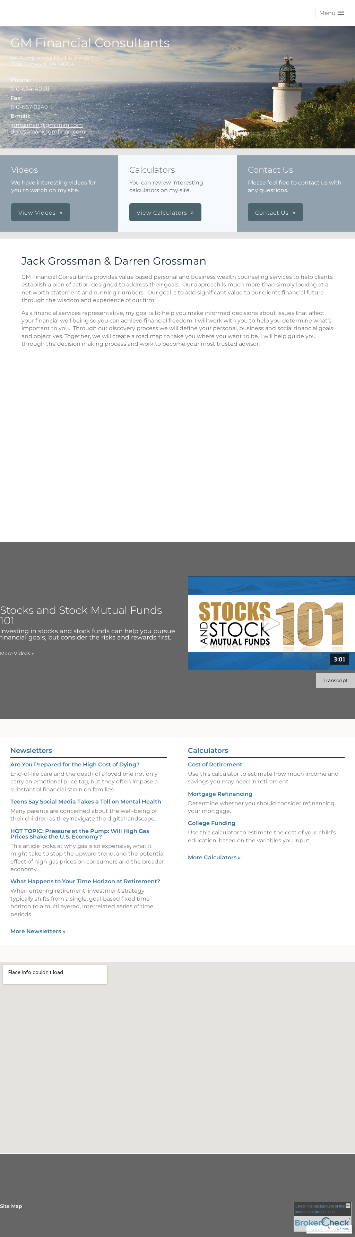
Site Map (11, 1206)
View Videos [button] (37, 212)
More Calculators (214, 857)
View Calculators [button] (162, 212)
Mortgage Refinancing (220, 794)
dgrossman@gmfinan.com (47, 131)
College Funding (211, 823)
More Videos (17, 653)
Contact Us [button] (272, 212)
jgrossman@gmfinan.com (46, 125)
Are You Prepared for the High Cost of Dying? (74, 764)
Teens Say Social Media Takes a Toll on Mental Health (85, 801)
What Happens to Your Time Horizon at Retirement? (85, 881)
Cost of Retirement (215, 764)
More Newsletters (38, 931)
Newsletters (31, 750)
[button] (331, 13)
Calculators (208, 750)
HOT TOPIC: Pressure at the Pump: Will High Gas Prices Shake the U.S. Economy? (79, 834)
